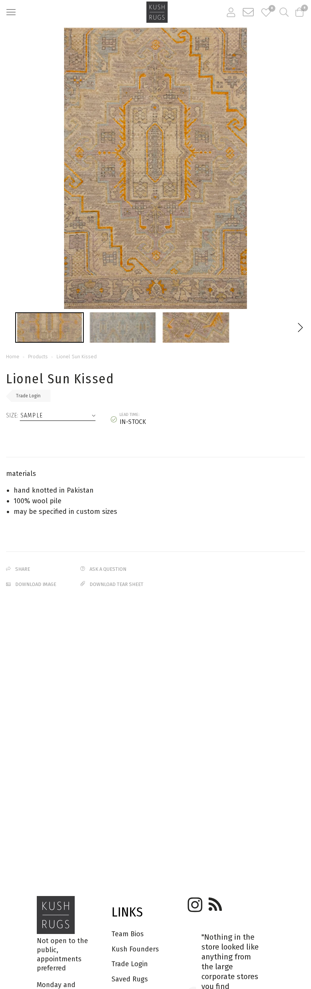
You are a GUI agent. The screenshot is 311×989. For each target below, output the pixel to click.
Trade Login (28, 395)
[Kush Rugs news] (215, 902)
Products (38, 356)
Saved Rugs (130, 979)
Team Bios (128, 934)
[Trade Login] (231, 12)
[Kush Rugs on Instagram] (194, 902)
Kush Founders (135, 949)
